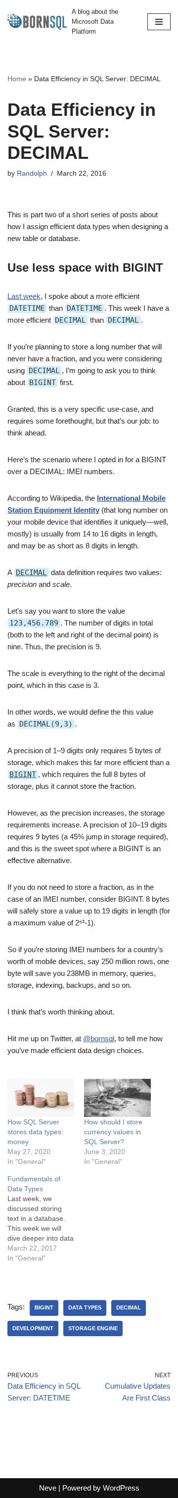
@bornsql (98, 1038)
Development (32, 1328)
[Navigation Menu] (159, 21)
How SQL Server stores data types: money (35, 1132)
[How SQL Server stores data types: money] (40, 1098)
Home (16, 79)
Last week (24, 296)
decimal (128, 1307)
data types (84, 1307)
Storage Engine (93, 1328)
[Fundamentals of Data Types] (45, 1218)
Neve (47, 1488)
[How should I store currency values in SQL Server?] (117, 1098)
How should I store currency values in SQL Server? (113, 1132)
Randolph (32, 173)
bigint (44, 1307)
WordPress (121, 1488)
